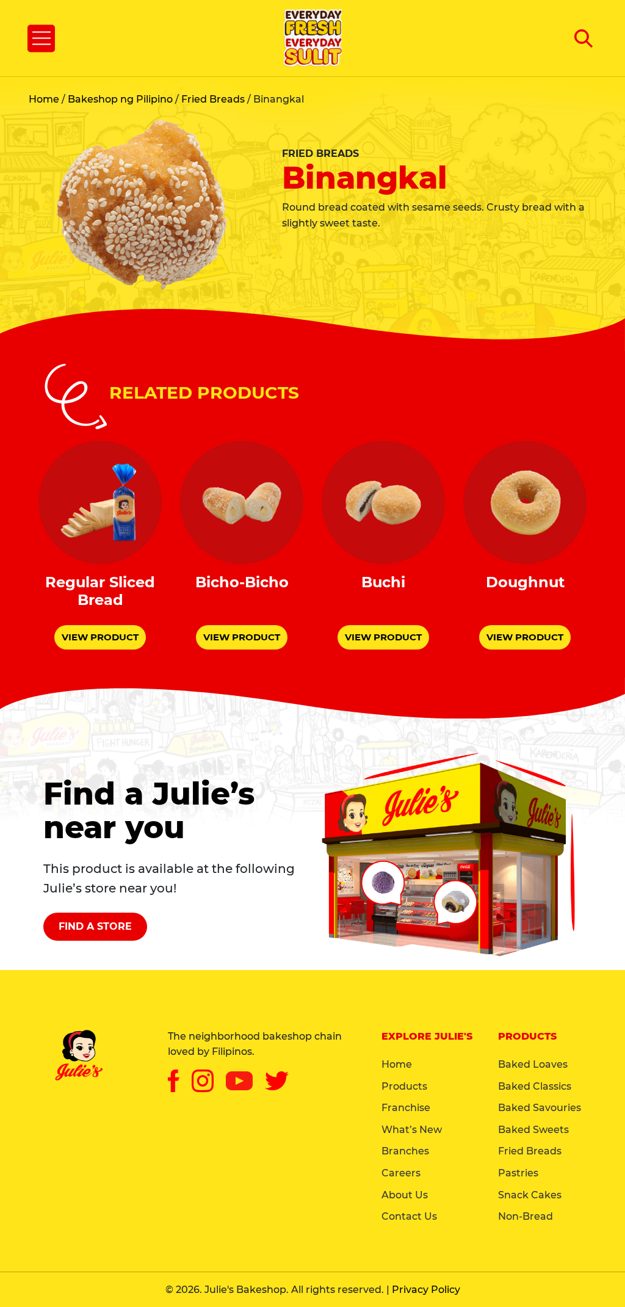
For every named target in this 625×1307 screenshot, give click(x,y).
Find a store (95, 926)
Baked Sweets (533, 1129)
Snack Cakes (530, 1195)
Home (44, 99)
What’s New (411, 1129)
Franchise (405, 1107)
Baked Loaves (533, 1064)
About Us (404, 1195)
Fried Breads (213, 99)
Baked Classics (534, 1086)
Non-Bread (525, 1216)
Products (404, 1086)
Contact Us (409, 1216)
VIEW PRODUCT (100, 637)
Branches (405, 1151)
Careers (401, 1173)
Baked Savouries (539, 1107)
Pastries (518, 1173)
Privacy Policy (426, 1289)
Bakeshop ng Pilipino (120, 99)
